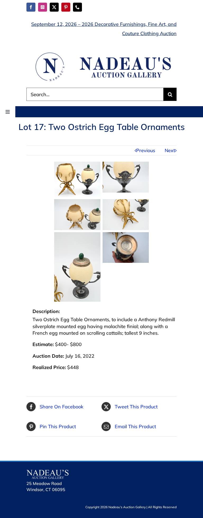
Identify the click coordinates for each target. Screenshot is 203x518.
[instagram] (42, 7)
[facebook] (30, 7)
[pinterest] (65, 7)
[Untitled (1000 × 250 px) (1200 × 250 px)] (101, 53)
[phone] (77, 7)
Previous (145, 150)
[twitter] (54, 7)
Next (170, 150)
